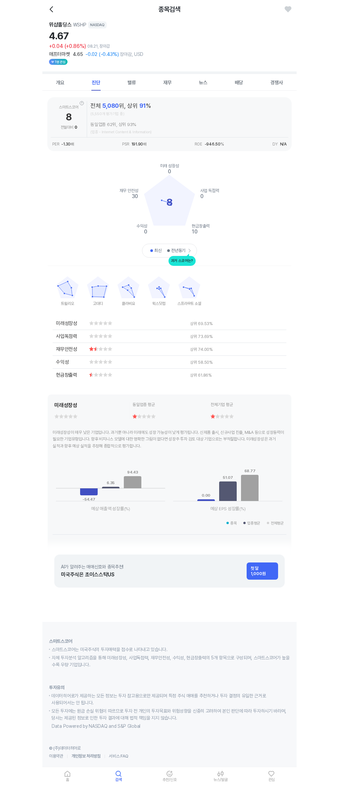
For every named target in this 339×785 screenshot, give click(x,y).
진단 (96, 83)
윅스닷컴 (158, 303)
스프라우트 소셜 (189, 303)
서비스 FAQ (118, 756)
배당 (239, 83)
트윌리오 (67, 303)
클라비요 (128, 303)
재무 (167, 83)
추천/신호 (170, 779)
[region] (67, 289)
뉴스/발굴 (221, 779)
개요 (60, 83)
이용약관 (56, 756)
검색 (118, 779)
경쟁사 (276, 83)
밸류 (131, 83)
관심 (271, 779)
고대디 (98, 303)
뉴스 (203, 83)
